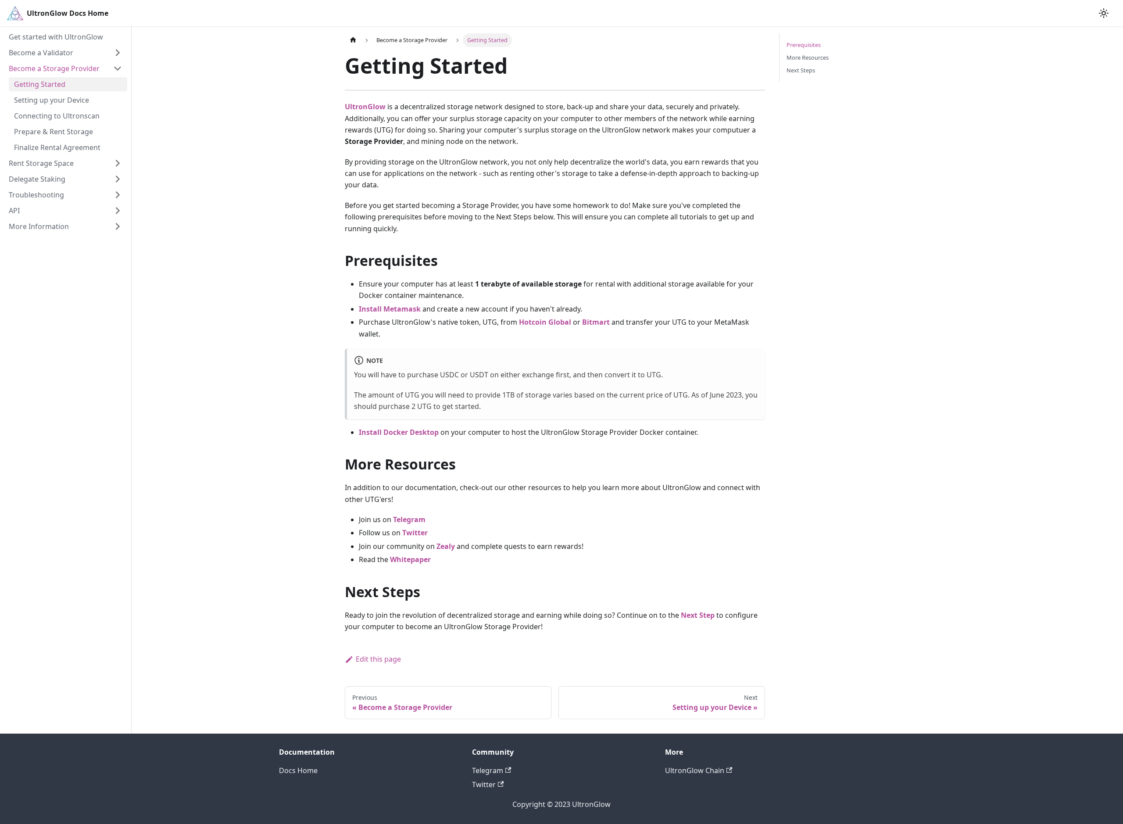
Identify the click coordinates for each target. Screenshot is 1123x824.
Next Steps (801, 70)
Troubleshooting (36, 195)
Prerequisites (804, 45)
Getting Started (39, 84)
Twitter (484, 784)
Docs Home (298, 770)
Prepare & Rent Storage (53, 131)
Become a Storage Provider (54, 68)
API (14, 210)
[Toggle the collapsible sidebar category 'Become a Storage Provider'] (117, 68)
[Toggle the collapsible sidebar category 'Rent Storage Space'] (117, 163)
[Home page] (353, 40)
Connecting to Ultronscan (57, 116)
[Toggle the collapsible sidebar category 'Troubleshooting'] (117, 195)
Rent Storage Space (41, 163)
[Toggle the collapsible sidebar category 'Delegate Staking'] (117, 179)
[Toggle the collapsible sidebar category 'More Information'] (117, 226)
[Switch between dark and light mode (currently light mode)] (1104, 13)
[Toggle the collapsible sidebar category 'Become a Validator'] (117, 53)
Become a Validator (41, 52)
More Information (39, 226)
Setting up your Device (51, 100)
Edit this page (378, 659)
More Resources (808, 57)
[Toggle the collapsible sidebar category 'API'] (117, 211)
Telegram (487, 770)
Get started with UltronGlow (56, 37)
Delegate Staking (37, 179)
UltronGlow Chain (694, 770)
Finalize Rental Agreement (57, 147)
